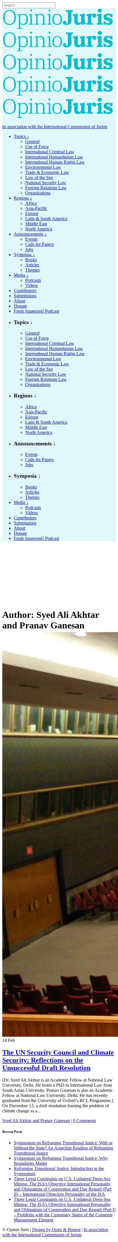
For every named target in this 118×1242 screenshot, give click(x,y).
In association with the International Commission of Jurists (54, 126)
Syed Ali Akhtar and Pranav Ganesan (36, 1120)
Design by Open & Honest (56, 1229)
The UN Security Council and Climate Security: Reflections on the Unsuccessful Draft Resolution (58, 1060)
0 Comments (84, 1120)
